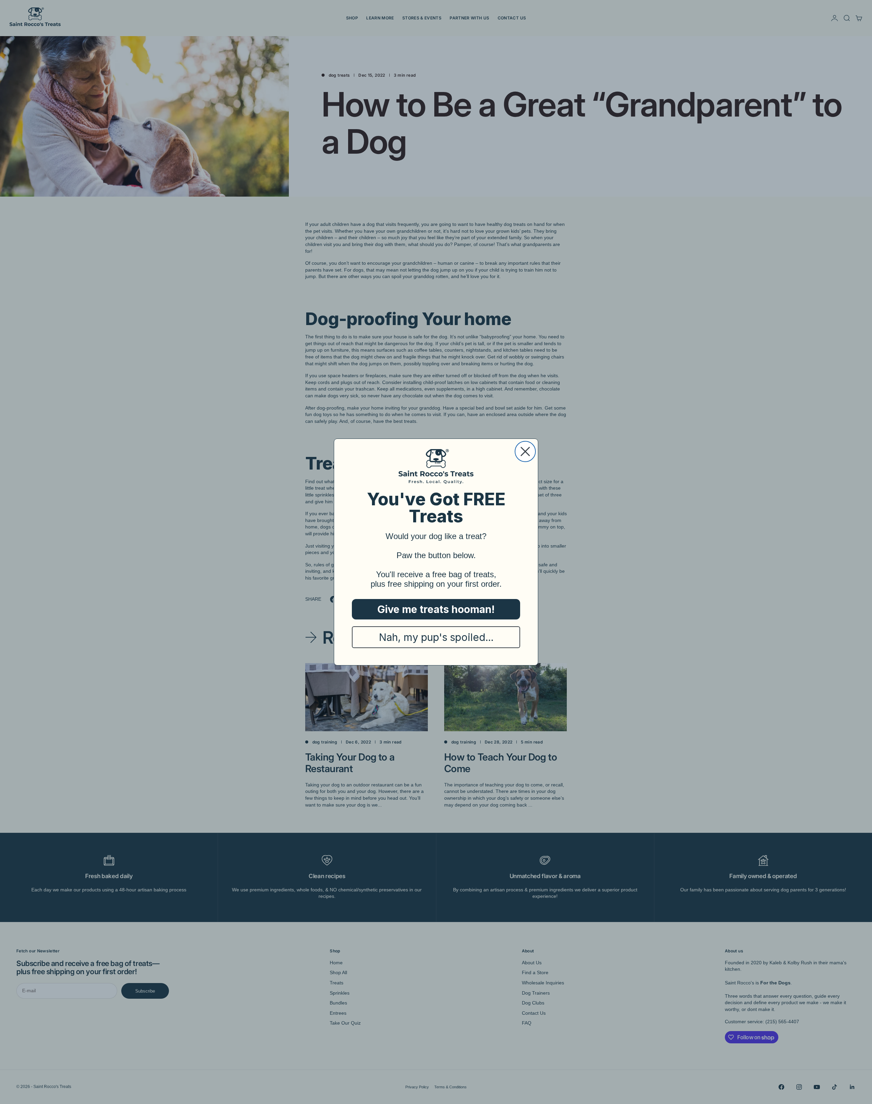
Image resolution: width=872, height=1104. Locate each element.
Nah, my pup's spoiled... (436, 637)
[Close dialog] (525, 451)
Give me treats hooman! (436, 609)
